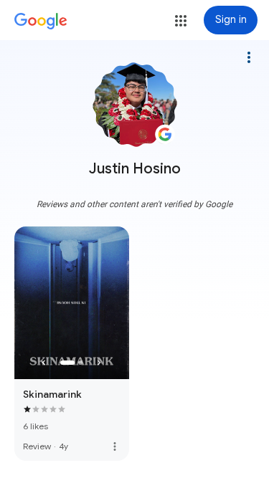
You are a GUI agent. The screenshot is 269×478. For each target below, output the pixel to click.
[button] (180, 20)
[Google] (40, 21)
